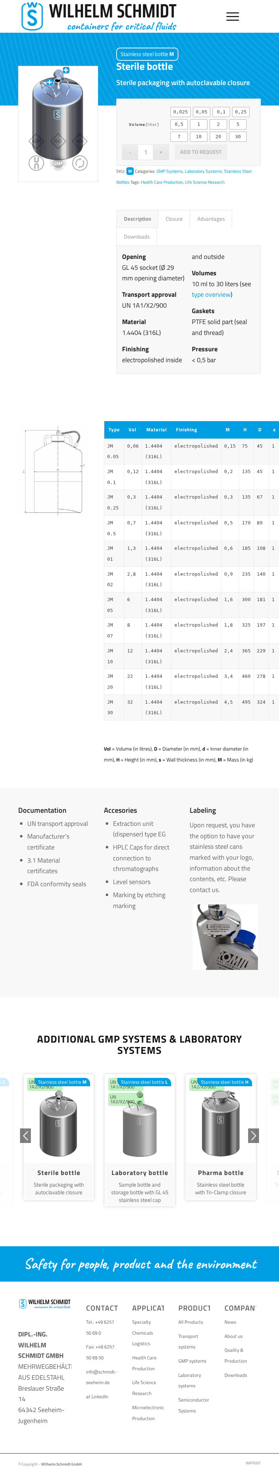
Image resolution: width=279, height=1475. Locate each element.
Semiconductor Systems (193, 1405)
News (230, 1322)
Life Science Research (205, 182)
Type (114, 429)
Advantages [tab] (211, 219)
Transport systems (188, 1341)
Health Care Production (162, 182)
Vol (133, 429)
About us (234, 1336)
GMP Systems (170, 171)
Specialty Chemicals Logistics (142, 1332)
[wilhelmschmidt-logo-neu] (99, 16)
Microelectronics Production (148, 1413)
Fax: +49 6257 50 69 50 (100, 1352)
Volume (137, 124)
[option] (59, 1137)
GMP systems (192, 1360)
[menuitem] (229, 16)
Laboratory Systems (203, 171)
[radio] (180, 112)
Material (156, 429)
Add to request (201, 152)
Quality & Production (236, 1355)
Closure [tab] (174, 219)
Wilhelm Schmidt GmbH (61, 1464)
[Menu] (229, 16)
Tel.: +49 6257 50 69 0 (100, 1327)
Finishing (186, 429)
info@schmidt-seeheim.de (101, 1377)
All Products (190, 1322)
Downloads (236, 1375)
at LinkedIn (97, 1396)
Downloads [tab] (137, 236)
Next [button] (253, 1135)
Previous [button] (25, 1135)
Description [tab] (137, 219)
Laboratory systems (189, 1380)
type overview (211, 294)
